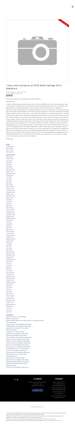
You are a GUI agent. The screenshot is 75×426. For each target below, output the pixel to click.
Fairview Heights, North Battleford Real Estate (19, 337)
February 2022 (10, 252)
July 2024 (9, 199)
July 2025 (8, 177)
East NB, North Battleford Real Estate (16, 335)
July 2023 (8, 222)
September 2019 (10, 304)
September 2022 (10, 239)
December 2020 (10, 276)
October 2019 (9, 302)
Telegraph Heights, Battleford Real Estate (17, 361)
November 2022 (10, 235)
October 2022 (10, 237)
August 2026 (9, 158)
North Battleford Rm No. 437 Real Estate (17, 348)
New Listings (9, 148)
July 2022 (8, 242)
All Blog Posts (10, 146)
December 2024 (10, 190)
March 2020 (9, 293)
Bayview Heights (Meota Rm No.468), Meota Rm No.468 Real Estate (24, 320)
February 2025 (10, 186)
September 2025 (10, 173)
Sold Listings (9, 152)
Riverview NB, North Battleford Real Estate (18, 352)
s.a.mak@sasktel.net (58, 397)
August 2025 (9, 175)
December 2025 (10, 170)
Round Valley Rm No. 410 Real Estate (16, 354)
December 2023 (10, 213)
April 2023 (9, 227)
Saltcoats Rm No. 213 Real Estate (15, 358)
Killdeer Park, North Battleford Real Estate (18, 341)
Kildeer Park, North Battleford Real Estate (17, 339)
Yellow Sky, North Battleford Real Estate (17, 367)
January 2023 (10, 233)
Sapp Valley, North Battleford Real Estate (17, 359)
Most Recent (9, 156)
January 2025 (10, 188)
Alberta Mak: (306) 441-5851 (59, 387)
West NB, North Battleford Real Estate (16, 363)
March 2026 (9, 168)
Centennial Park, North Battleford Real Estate (18, 324)
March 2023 (9, 229)
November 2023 (10, 214)
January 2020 (10, 297)
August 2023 (9, 220)
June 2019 (9, 310)
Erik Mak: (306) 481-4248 (59, 391)
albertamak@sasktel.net (59, 389)
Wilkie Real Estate (11, 365)
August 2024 (9, 198)
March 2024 (9, 207)
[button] (15, 379)
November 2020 (10, 278)
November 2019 (10, 300)
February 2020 (10, 295)
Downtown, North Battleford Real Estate (17, 333)
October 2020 (10, 280)
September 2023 (10, 218)
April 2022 (9, 248)
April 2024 (9, 205)
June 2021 (9, 265)
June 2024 (9, 201)
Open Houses (9, 150)
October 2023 (10, 216)
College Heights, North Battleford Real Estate (18, 326)
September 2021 (10, 259)
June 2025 (9, 179)
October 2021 (9, 257)
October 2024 (10, 194)
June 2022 (9, 244)
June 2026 (9, 162)
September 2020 (10, 282)
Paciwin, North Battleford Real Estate (16, 350)
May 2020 (8, 289)
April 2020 (9, 291)
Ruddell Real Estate (11, 356)
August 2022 (9, 241)
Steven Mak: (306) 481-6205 (59, 395)
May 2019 (8, 312)
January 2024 (10, 211)
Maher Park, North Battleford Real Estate (17, 345)
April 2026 (9, 166)
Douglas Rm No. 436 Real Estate (15, 331)
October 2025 (10, 171)
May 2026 (8, 164)
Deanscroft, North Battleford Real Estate (17, 328)
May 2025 (8, 181)
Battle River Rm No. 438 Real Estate (16, 316)
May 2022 (8, 246)
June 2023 (9, 224)
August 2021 (9, 261)
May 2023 (8, 226)
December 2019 (10, 299)
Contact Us (37, 390)
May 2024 (8, 203)
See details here (10, 101)
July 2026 (8, 160)
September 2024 (10, 196)
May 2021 (8, 267)
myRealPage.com (40, 406)
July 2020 (9, 285)
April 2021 (9, 269)
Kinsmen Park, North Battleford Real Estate (18, 343)
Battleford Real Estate (16, 93)
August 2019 (9, 306)
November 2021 (10, 255)
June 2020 (9, 287)
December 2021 (10, 254)
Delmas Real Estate (11, 330)
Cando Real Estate (11, 322)
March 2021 (9, 270)
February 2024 (10, 209)
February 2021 (10, 272)
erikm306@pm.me (59, 393)
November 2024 (10, 192)
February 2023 (10, 231)
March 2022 (9, 250)
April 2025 (9, 183)
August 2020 (9, 284)
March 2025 (9, 185)
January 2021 (10, 274)
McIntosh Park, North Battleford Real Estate (18, 346)
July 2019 (8, 308)
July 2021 (8, 263)
